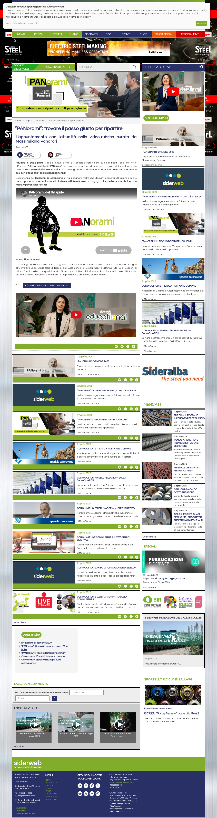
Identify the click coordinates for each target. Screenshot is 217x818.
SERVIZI (48, 788)
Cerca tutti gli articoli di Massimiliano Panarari (48, 285)
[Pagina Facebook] (91, 785)
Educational (164, 34)
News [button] (21, 34)
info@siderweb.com (26, 796)
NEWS (48, 780)
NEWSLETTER (50, 799)
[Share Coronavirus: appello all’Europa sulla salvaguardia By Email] (119, 497)
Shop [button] (143, 34)
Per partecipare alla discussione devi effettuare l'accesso (41, 692)
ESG (108, 34)
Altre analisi (149, 537)
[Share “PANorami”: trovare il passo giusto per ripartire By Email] (116, 346)
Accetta (201, 23)
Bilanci (73, 34)
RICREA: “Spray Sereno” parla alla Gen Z (171, 713)
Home (18, 121)
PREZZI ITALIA (51, 783)
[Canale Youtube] (80, 793)
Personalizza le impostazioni (21, 23)
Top (27, 121)
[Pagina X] (97, 785)
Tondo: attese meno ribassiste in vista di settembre (186, 443)
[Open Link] (108, 48)
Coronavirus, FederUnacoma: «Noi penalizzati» (106, 508)
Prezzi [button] (38, 34)
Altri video (19, 746)
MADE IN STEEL (51, 797)
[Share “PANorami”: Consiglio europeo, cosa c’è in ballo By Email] (119, 409)
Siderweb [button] (91, 34)
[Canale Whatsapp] (97, 793)
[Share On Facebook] (133, 346)
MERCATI (49, 785)
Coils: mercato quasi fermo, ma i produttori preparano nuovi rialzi (188, 517)
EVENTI (48, 791)
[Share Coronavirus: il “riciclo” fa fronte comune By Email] (119, 467)
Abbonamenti (190, 34)
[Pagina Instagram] (85, 785)
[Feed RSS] (91, 793)
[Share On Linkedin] (122, 346)
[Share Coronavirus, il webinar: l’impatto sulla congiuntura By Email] (119, 616)
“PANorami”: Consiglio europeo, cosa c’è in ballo (107, 390)
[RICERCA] (135, 67)
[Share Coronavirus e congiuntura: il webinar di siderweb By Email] (119, 557)
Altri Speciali (149, 588)
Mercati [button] (56, 34)
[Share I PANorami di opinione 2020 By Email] (119, 380)
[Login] (54, 698)
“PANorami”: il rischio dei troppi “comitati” (102, 419)
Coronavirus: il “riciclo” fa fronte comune (104, 449)
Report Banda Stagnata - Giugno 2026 (164, 578)
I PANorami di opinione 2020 (93, 361)
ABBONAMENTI (51, 794)
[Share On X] (128, 346)
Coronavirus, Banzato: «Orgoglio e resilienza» (106, 568)
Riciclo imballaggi (168, 679)
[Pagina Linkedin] (80, 785)
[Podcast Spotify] (85, 793)
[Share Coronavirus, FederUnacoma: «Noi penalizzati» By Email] (119, 527)
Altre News (20, 622)
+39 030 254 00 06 (24, 793)
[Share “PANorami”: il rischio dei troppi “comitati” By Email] (119, 438)
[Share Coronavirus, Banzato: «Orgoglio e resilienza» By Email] (119, 586)
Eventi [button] (126, 34)
